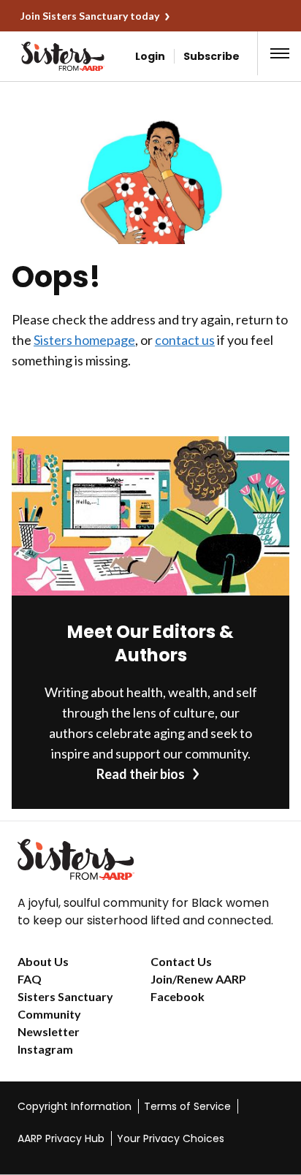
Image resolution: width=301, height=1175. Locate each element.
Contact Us (181, 961)
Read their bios (140, 774)
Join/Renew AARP (198, 979)
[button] (279, 53)
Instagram (45, 1049)
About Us (43, 961)
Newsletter (49, 1031)
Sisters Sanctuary (65, 996)
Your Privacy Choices (170, 1138)
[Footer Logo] (150, 859)
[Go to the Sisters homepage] (39, 56)
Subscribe (211, 56)
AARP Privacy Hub (61, 1138)
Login (150, 56)
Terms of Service (187, 1106)
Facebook (177, 996)
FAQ (30, 979)
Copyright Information (75, 1106)
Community (49, 1014)
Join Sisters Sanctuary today (89, 15)
